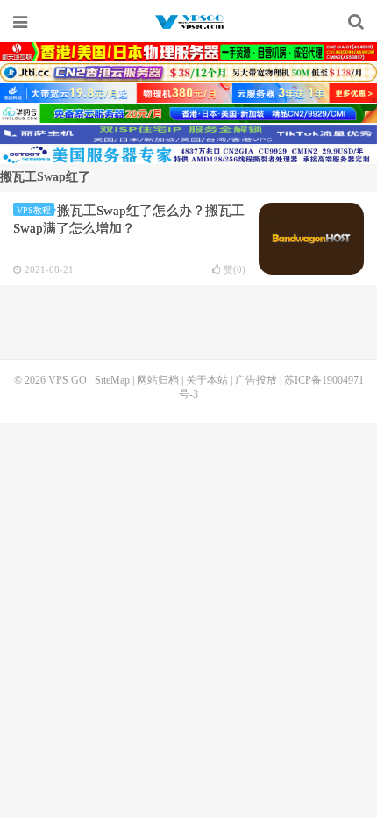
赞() (234, 270)
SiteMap (112, 380)
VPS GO (188, 22)
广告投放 (256, 380)
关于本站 (207, 380)
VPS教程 (34, 210)
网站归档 (158, 380)
